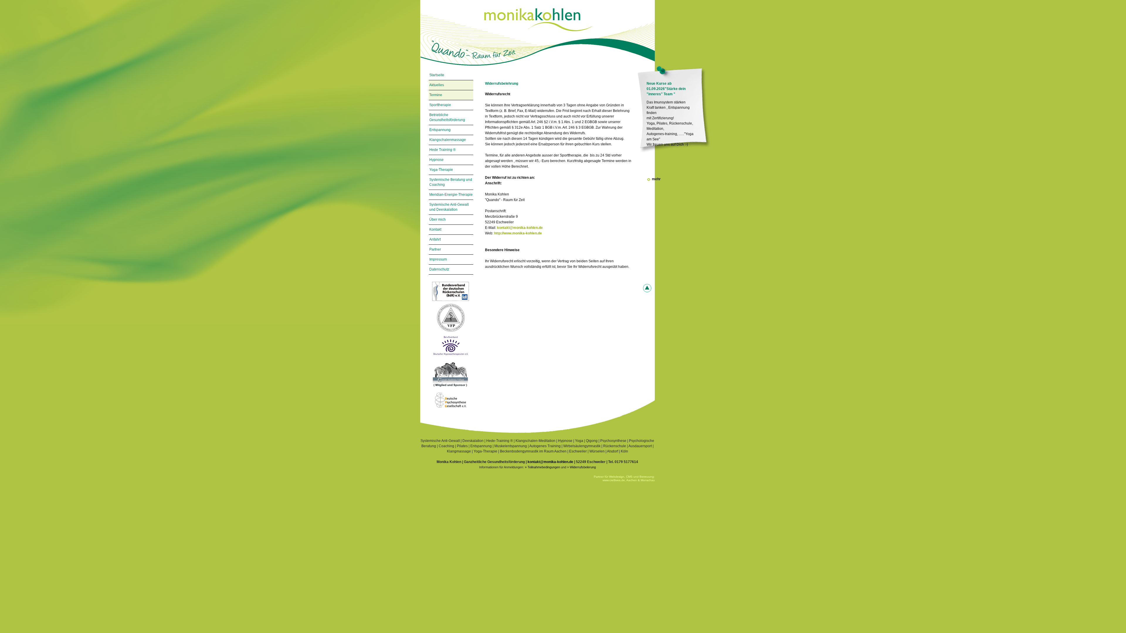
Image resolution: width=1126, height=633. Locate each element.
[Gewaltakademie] (450, 389)
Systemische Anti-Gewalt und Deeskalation (449, 207)
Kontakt (435, 229)
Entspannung (440, 130)
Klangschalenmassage (447, 140)
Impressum (438, 259)
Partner (435, 249)
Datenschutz (439, 269)
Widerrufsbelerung (583, 467)
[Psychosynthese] (450, 410)
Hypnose (436, 160)
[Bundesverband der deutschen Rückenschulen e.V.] (450, 301)
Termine (435, 95)
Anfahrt (435, 239)
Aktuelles (436, 85)
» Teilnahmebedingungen (542, 467)
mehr (656, 153)
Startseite (436, 75)
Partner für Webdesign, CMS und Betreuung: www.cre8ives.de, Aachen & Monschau (624, 478)
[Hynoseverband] (450, 358)
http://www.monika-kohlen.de (518, 233)
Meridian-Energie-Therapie (451, 195)
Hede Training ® (442, 150)
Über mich (437, 219)
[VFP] (450, 333)
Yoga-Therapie (441, 170)
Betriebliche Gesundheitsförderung (447, 117)
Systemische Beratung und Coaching (450, 182)
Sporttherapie (440, 105)
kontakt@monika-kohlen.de (520, 228)
